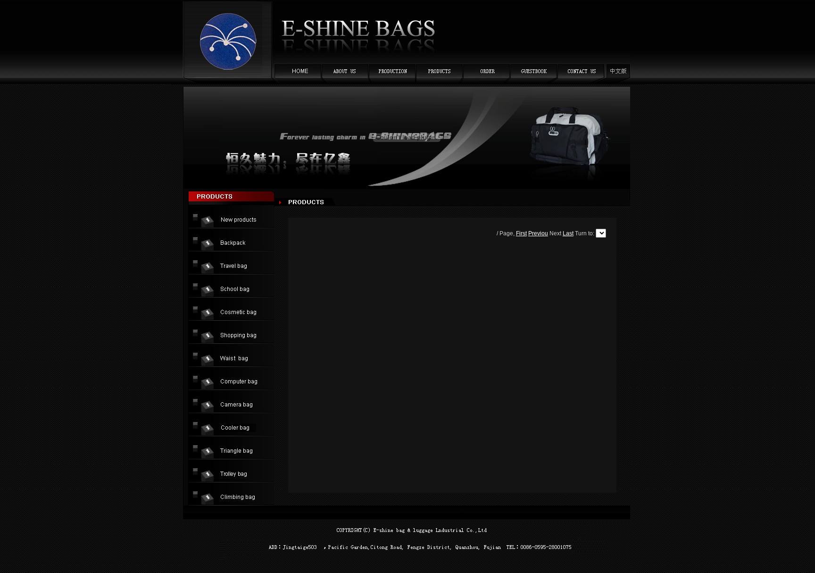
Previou (538, 233)
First (521, 233)
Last (568, 233)
